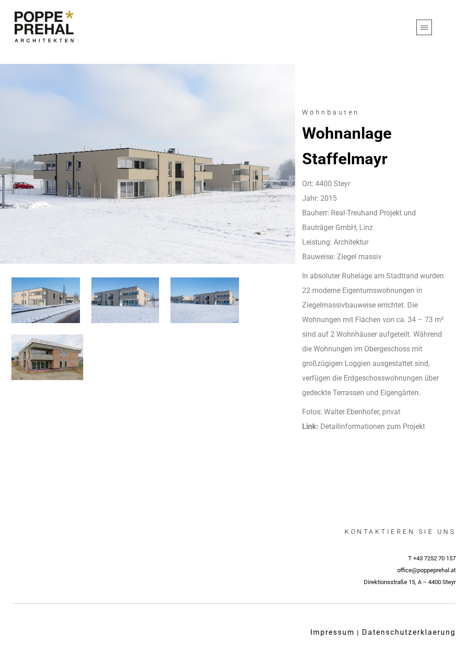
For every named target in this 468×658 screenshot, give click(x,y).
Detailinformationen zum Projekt (372, 426)
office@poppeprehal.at (426, 570)
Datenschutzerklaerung (409, 632)
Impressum (332, 632)
